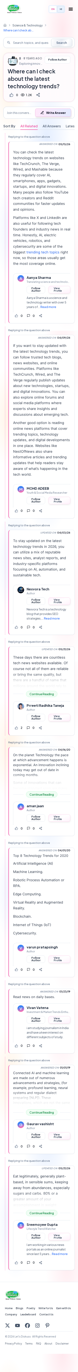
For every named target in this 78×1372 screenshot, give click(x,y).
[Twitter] (7, 1325)
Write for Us (45, 1308)
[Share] (38, 95)
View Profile (58, 289)
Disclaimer (62, 1343)
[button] (39, 113)
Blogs (19, 1308)
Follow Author (57, 59)
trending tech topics (42, 252)
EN (52, 9)
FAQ (38, 1343)
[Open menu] (71, 9)
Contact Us (46, 1314)
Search (61, 42)
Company (11, 1314)
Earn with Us (63, 1308)
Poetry (31, 1308)
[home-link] (5, 25)
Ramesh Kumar (20, 58)
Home (8, 1308)
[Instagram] (37, 1325)
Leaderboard (28, 1314)
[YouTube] (17, 1325)
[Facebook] (27, 1325)
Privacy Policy (13, 1343)
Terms (29, 1343)
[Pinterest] (47, 1325)
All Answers (52, 126)
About (48, 1343)
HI (61, 9)
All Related (29, 126)
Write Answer (56, 113)
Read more (48, 307)
